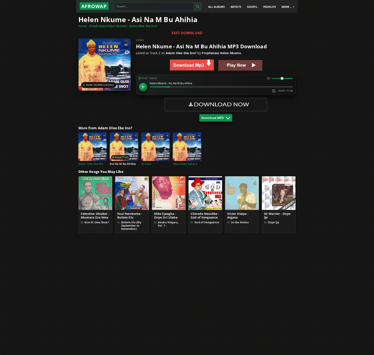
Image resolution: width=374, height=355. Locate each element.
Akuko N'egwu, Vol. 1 (168, 224)
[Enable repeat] (274, 91)
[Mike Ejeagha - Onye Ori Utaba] (168, 193)
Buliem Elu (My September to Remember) (131, 225)
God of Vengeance (206, 222)
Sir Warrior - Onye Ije (277, 215)
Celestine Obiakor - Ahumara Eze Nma (95, 215)
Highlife (269, 7)
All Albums (216, 7)
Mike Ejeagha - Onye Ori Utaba (165, 215)
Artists (236, 7)
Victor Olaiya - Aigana (237, 215)
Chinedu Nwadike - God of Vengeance (205, 215)
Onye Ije (273, 222)
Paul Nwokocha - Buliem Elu (129, 215)
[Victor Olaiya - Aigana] (242, 193)
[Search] (198, 6)
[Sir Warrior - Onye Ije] (278, 193)
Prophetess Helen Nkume (108, 26)
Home (82, 26)
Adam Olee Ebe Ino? (143, 26)
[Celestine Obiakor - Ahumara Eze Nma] (95, 193)
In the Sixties (240, 222)
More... (287, 7)
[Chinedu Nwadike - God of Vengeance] (205, 193)
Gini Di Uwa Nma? (96, 222)
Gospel (252, 7)
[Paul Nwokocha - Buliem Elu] (132, 193)
